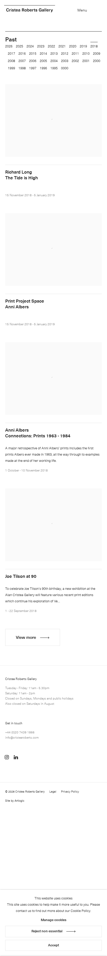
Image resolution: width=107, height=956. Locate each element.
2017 (11, 53)
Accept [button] (53, 944)
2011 (75, 53)
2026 (8, 46)
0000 (64, 67)
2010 (86, 53)
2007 (22, 60)
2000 (96, 60)
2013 (54, 53)
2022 (51, 46)
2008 (11, 60)
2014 (43, 53)
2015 (32, 53)
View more (26, 637)
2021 (62, 46)
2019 (83, 46)
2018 (94, 46)
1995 (54, 67)
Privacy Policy (70, 791)
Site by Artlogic (14, 801)
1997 (32, 67)
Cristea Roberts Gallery (29, 10)
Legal (52, 791)
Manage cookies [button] (53, 919)
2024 (30, 46)
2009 (96, 53)
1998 (22, 67)
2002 (75, 60)
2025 (19, 46)
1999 (11, 67)
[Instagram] (7, 757)
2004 (54, 60)
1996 (43, 67)
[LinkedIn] (16, 757)
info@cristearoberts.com (22, 737)
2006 (32, 60)
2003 (64, 60)
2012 (64, 53)
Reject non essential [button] (46, 930)
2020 (72, 46)
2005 (43, 60)
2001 (86, 60)
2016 (22, 53)
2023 (40, 46)
